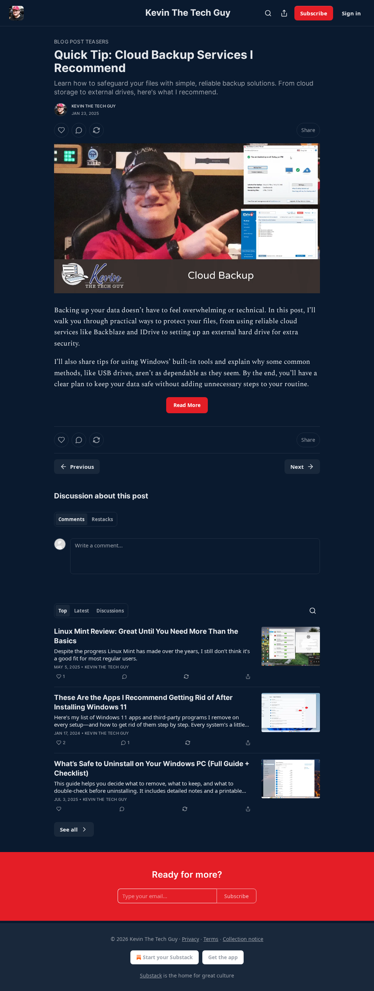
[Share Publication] (284, 13)
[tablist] (85, 519)
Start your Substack (168, 957)
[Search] (268, 13)
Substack (151, 975)
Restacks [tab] (102, 519)
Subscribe (313, 13)
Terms (210, 938)
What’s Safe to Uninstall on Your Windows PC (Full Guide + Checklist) (151, 768)
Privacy (190, 938)
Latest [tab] (81, 610)
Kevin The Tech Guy (94, 106)
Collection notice (243, 938)
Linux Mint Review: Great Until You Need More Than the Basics (146, 636)
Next (297, 466)
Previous (82, 466)
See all (69, 829)
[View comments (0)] (79, 130)
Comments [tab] (71, 519)
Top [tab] (62, 610)
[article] (187, 654)
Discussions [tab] (110, 610)
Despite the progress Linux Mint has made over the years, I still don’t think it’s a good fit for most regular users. (152, 654)
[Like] (61, 130)
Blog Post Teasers (81, 41)
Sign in (351, 13)
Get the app (223, 957)
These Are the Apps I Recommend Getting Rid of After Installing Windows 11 (143, 702)
